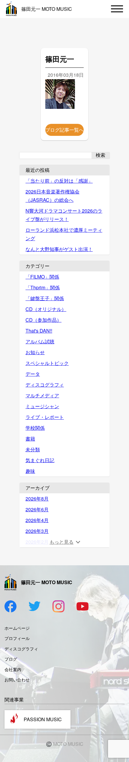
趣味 (30, 471)
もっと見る (62, 541)
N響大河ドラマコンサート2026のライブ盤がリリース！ (64, 215)
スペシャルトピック (47, 363)
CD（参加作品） (44, 319)
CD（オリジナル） (46, 309)
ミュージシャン (42, 406)
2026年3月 (37, 530)
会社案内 (12, 669)
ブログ (10, 659)
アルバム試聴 (40, 341)
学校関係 (35, 427)
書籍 (30, 438)
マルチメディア (42, 395)
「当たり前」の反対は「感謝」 (59, 180)
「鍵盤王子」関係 (45, 298)
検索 (100, 155)
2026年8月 (37, 498)
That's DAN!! (39, 330)
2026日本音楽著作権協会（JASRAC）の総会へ (53, 195)
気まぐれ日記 (40, 460)
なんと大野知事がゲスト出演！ (59, 249)
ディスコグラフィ (45, 384)
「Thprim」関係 (43, 287)
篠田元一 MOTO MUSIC (46, 8)
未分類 (33, 449)
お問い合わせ (17, 680)
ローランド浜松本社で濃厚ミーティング (64, 234)
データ (33, 373)
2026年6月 (37, 509)
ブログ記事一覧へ (64, 129)
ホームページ (17, 628)
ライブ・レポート (45, 417)
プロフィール (17, 638)
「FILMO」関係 (42, 276)
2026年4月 (37, 520)
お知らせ (35, 352)
